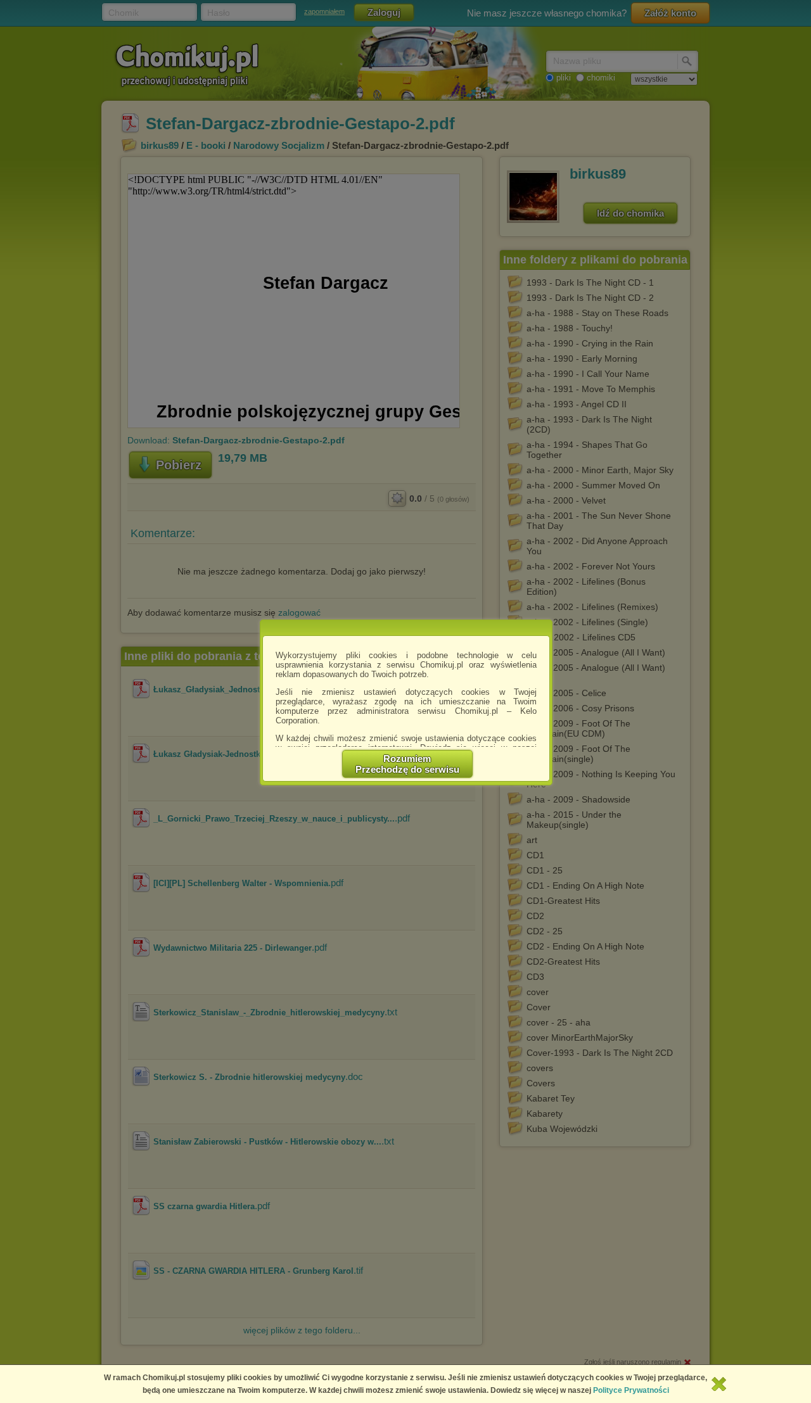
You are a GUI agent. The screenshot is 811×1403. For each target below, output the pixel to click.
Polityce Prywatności (631, 1390)
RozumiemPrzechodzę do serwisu (407, 764)
